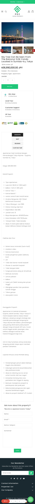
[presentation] (1, 50)
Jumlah (4, 76)
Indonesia (20, 2)
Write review (6, 64)
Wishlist (12, 2)
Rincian (9, 86)
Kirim (17, 451)
